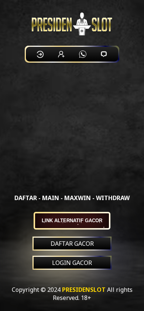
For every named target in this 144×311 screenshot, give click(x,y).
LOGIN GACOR (72, 263)
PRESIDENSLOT (84, 290)
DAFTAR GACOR (72, 244)
